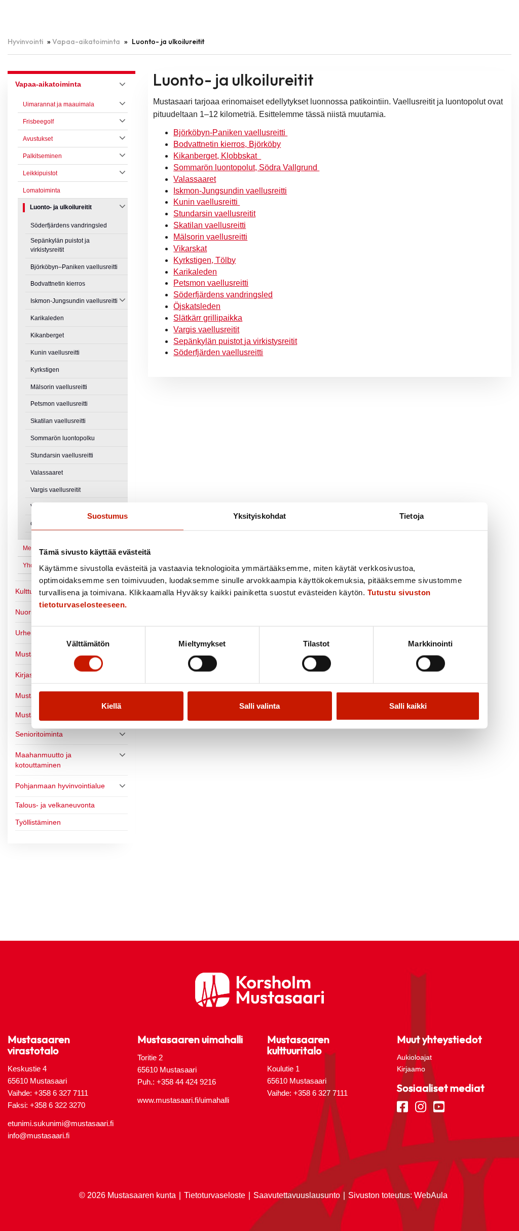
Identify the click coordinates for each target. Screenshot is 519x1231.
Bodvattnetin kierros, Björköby (227, 144)
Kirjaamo (411, 1069)
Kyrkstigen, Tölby (204, 260)
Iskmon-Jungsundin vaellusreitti (230, 190)
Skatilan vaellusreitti (209, 225)
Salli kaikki (408, 705)
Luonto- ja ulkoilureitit (61, 207)
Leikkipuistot (40, 173)
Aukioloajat (414, 1057)
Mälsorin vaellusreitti (210, 237)
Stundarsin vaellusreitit (214, 213)
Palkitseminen (42, 156)
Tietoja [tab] (411, 516)
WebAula (431, 1195)
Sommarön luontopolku (62, 438)
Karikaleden (195, 271)
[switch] (202, 664)
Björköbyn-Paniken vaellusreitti (230, 132)
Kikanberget (47, 335)
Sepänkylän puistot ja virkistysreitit (235, 341)
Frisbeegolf (38, 121)
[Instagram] (420, 1105)
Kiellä (111, 705)
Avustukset (38, 138)
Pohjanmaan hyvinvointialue (60, 786)
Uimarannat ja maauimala (58, 104)
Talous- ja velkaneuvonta (55, 805)
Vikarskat (190, 248)
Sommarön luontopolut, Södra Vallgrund (246, 167)
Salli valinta (259, 705)
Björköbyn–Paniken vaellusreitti (74, 267)
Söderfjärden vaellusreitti (218, 352)
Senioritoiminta (39, 734)
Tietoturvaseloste (214, 1195)
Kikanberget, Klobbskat (217, 155)
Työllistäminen (38, 822)
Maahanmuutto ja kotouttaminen (43, 760)
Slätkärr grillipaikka (207, 318)
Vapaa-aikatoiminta (86, 41)
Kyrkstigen (44, 369)
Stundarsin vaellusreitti (61, 455)
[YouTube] (438, 1105)
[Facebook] (402, 1105)
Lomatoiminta (41, 190)
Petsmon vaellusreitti (210, 283)
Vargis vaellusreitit (206, 329)
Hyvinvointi (25, 41)
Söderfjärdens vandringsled (223, 294)
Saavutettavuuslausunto (296, 1195)
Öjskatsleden (196, 306)
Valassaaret (194, 179)
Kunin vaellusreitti (206, 202)
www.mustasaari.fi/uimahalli (183, 1100)
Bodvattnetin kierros (57, 283)
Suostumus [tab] (107, 516)
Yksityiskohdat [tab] (259, 516)
